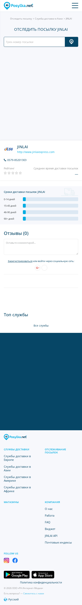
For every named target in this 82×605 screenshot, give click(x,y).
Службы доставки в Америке (17, 478)
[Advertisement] (41, 94)
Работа (49, 515)
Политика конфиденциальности (41, 582)
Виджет (50, 529)
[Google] (37, 268)
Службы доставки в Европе (17, 458)
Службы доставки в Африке (17, 489)
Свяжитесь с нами (33, 593)
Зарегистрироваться (20, 261)
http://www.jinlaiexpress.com (36, 152)
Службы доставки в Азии (49, 18)
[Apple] (44, 268)
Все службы (41, 325)
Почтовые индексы (58, 542)
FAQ (47, 522)
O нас (49, 509)
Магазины (11, 502)
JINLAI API (51, 536)
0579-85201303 (17, 160)
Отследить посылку (21, 18)
